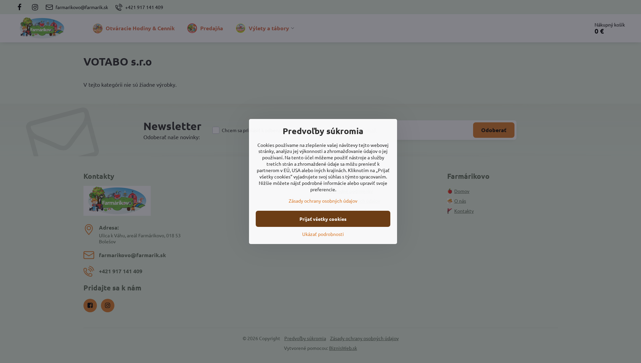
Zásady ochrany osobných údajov (323, 201)
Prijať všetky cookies (323, 219)
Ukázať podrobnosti (323, 234)
